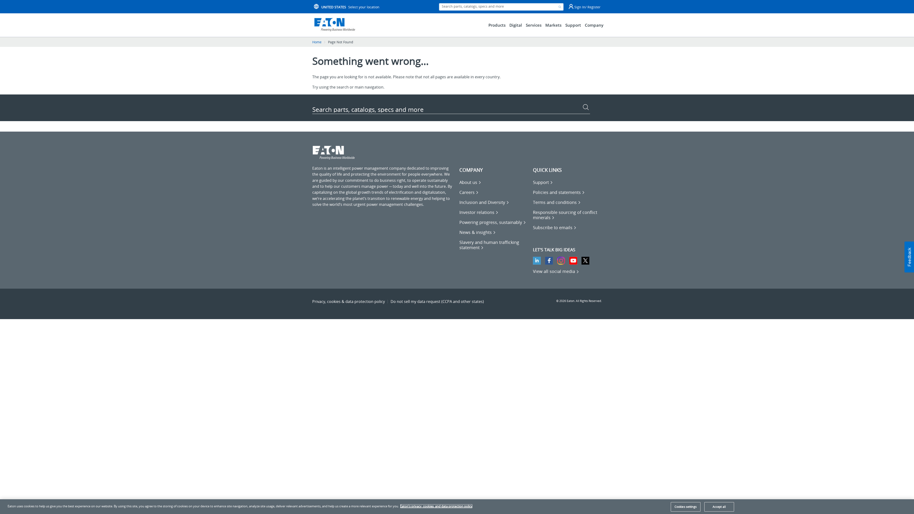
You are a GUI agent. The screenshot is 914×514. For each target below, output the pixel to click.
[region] (457, 506)
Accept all (719, 507)
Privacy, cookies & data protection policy (348, 301)
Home (317, 42)
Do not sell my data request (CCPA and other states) (437, 301)
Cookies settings (686, 507)
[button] (909, 257)
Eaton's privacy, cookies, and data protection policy (436, 506)
